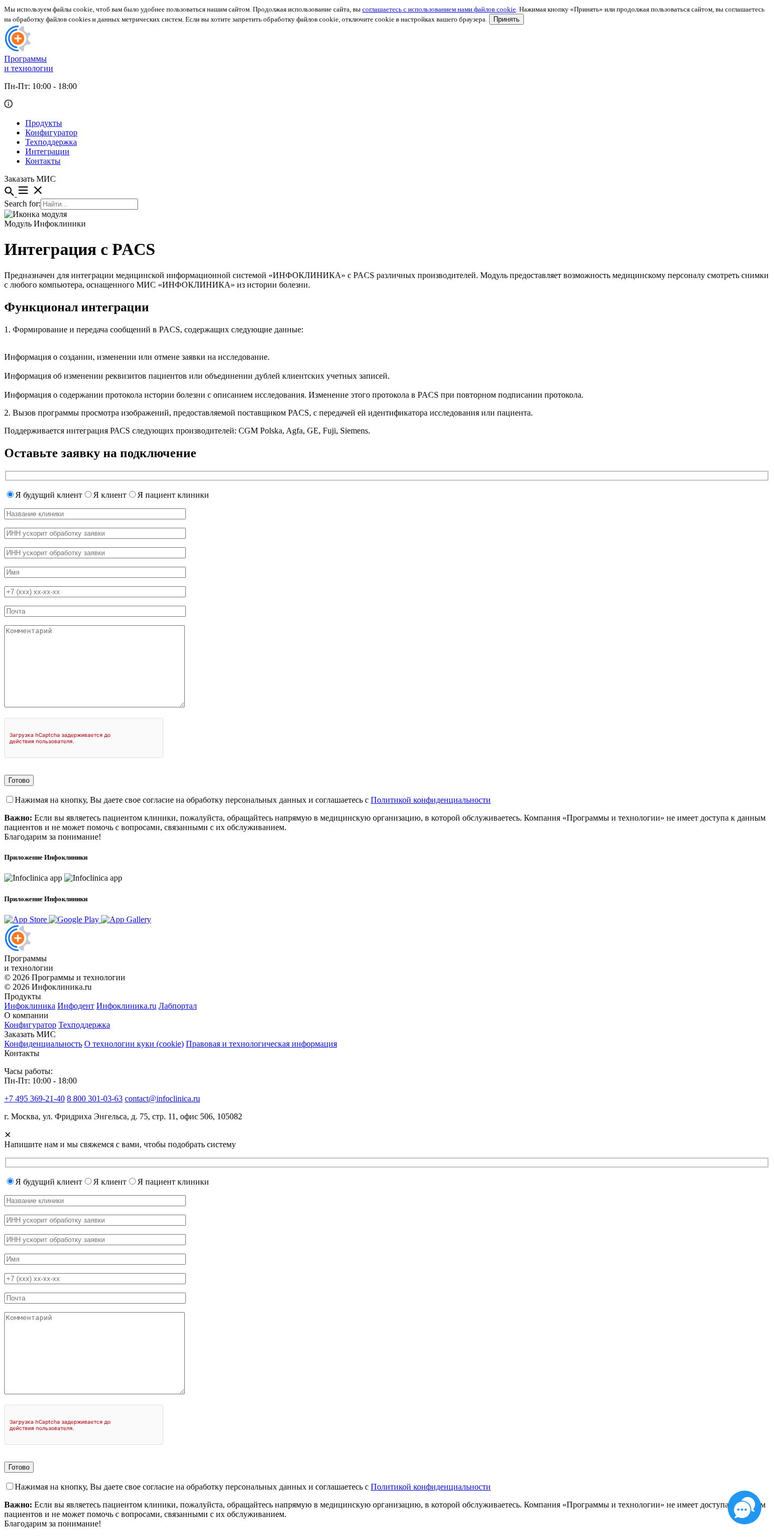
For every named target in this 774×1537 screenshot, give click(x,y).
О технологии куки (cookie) (134, 1043)
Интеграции (47, 151)
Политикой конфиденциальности (431, 799)
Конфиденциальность (43, 1043)
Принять (506, 19)
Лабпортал (177, 1005)
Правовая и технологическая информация (261, 1043)
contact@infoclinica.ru (162, 1098)
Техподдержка (51, 141)
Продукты (43, 123)
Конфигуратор (51, 132)
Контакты (43, 160)
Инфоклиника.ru (126, 1005)
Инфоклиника (29, 1005)
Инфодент (75, 1005)
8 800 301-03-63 (95, 1098)
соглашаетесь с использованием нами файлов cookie (439, 9)
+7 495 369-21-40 (34, 1098)
